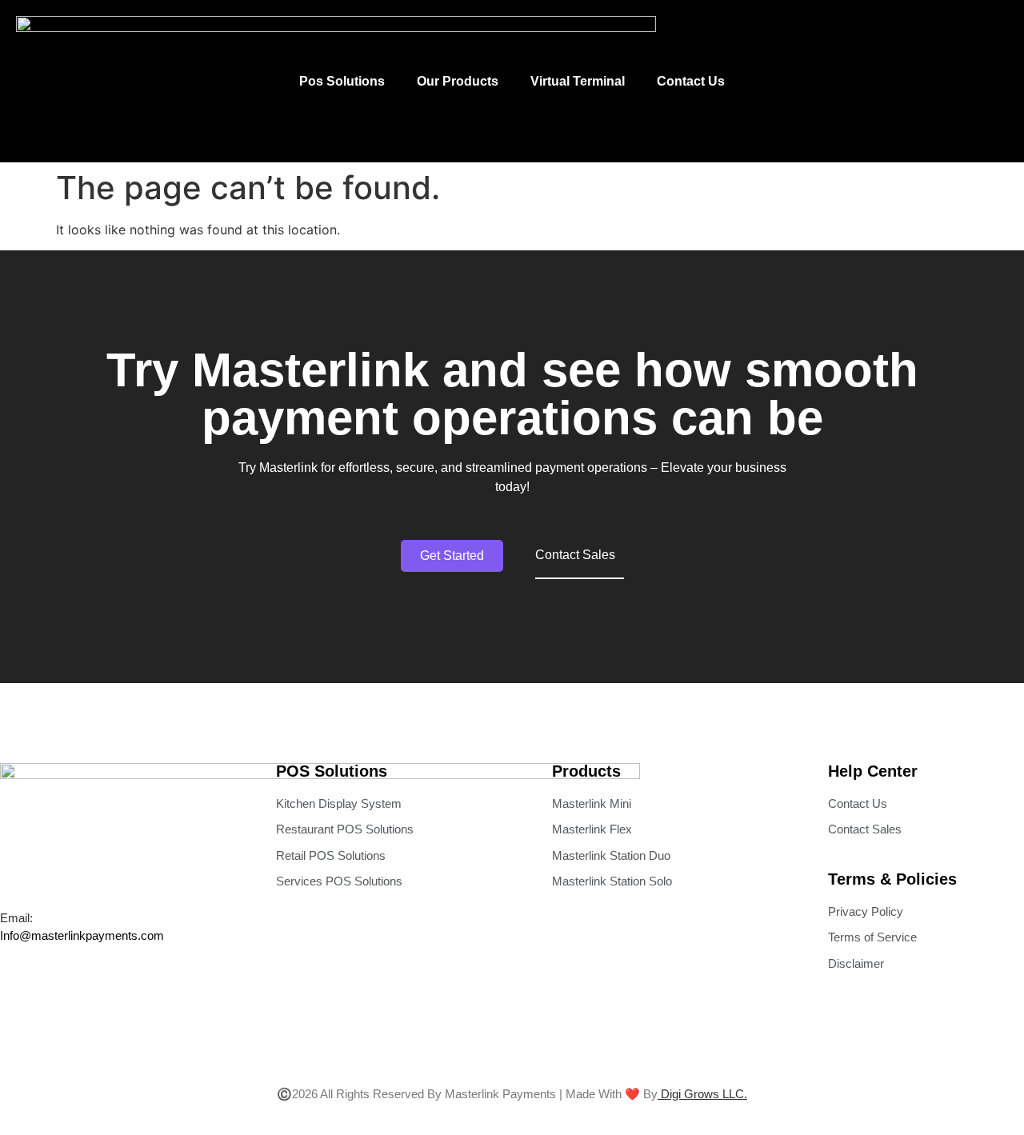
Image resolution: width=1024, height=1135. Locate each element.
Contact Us (691, 81)
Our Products (457, 81)
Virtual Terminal (577, 81)
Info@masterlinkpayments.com (82, 935)
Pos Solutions (342, 81)
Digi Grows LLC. (702, 1094)
